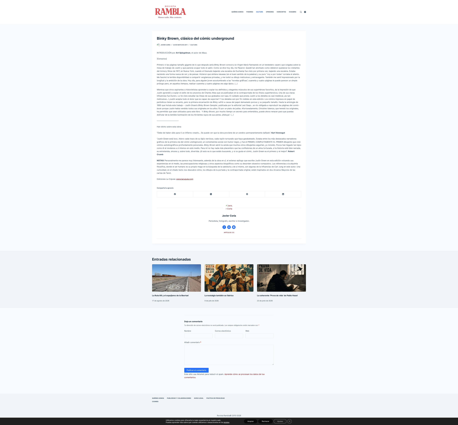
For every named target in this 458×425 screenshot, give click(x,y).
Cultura (259, 12)
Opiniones (270, 12)
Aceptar (250, 421)
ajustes (226, 422)
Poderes (249, 12)
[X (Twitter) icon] (234, 227)
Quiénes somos (237, 12)
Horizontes (281, 12)
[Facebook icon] (224, 227)
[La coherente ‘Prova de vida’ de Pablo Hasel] (281, 278)
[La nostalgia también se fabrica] (229, 278)
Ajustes (280, 421)
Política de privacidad (215, 398)
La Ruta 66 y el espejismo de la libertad (170, 295)
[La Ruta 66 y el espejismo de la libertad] (176, 278)
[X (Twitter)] (211, 194)
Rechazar (265, 421)
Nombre (187, 331)
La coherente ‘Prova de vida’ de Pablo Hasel (277, 295)
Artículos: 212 (229, 232)
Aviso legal (198, 398)
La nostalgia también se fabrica (219, 295)
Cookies (155, 401)
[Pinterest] (247, 194)
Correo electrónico (223, 331)
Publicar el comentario (196, 370)
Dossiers (292, 12)
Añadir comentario (192, 342)
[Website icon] (229, 227)
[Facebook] (175, 194)
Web (247, 331)
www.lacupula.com (184, 179)
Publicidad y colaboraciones (179, 398)
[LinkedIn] (283, 194)
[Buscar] (301, 12)
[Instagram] (305, 12)
